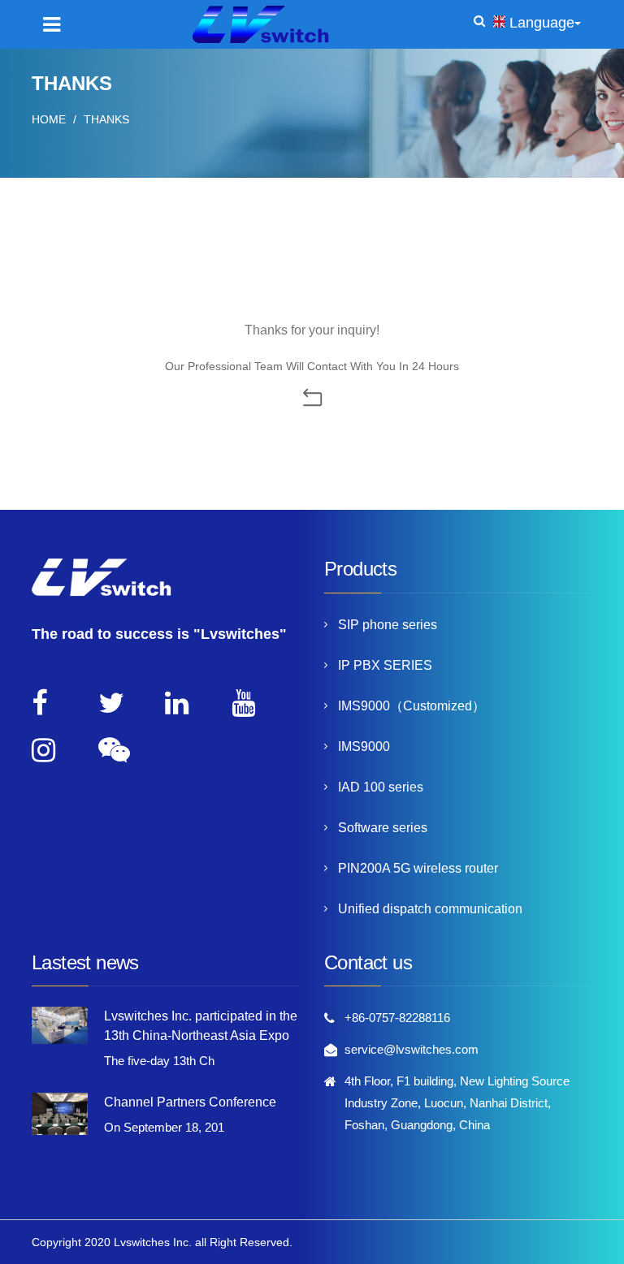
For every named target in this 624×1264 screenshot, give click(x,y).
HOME (49, 119)
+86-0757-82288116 (397, 1018)
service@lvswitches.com (411, 1049)
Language (541, 23)
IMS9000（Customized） (411, 706)
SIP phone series (387, 625)
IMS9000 (364, 746)
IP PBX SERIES (385, 665)
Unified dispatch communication (430, 909)
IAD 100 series (380, 787)
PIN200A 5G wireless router (418, 868)
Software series (382, 828)
